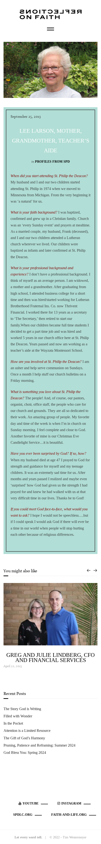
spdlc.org (22, 814)
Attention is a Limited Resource (27, 731)
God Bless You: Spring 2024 (25, 753)
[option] (50, 626)
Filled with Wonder (18, 716)
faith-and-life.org (69, 814)
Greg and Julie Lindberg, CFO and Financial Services (50, 657)
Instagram (71, 803)
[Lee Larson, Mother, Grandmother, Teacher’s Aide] (50, 70)
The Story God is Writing (22, 709)
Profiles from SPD (52, 161)
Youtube (31, 803)
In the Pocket (13, 723)
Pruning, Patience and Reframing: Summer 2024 (39, 745)
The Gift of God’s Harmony (24, 738)
